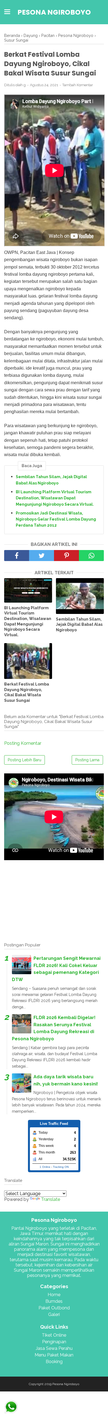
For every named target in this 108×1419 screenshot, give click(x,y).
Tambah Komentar (77, 85)
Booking (54, 1361)
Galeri (54, 1314)
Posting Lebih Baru (24, 760)
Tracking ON (61, 1166)
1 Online (45, 1166)
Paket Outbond (54, 1307)
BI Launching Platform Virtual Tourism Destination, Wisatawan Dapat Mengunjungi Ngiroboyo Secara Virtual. (55, 498)
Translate (50, 1199)
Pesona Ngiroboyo (54, 12)
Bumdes (54, 1301)
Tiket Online (54, 1335)
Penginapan (54, 1341)
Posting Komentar (22, 743)
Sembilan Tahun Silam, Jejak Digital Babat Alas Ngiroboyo (51, 480)
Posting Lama (87, 760)
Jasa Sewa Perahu (54, 1348)
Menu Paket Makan (54, 1355)
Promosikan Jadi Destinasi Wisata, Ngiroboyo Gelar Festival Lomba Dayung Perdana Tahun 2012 (56, 519)
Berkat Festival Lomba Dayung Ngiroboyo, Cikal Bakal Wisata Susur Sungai (26, 692)
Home (54, 1294)
